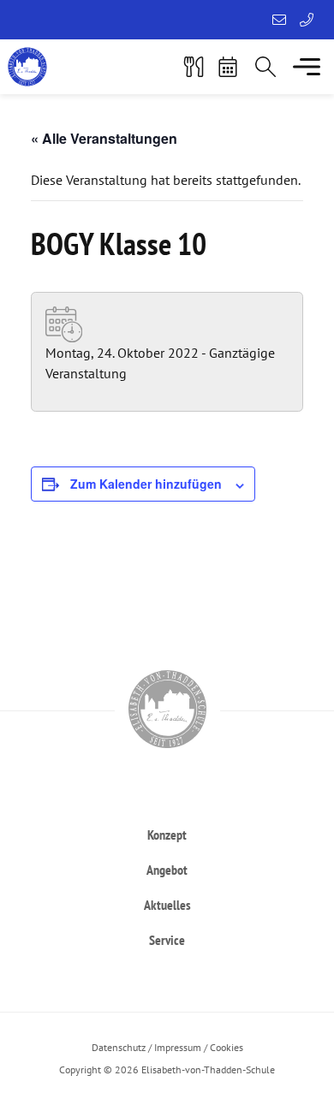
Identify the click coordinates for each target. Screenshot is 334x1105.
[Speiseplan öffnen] (193, 66)
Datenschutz (119, 1047)
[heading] (167, 834)
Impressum (177, 1047)
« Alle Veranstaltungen (104, 138)
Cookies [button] (226, 1047)
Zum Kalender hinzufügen (146, 483)
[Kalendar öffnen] (228, 66)
